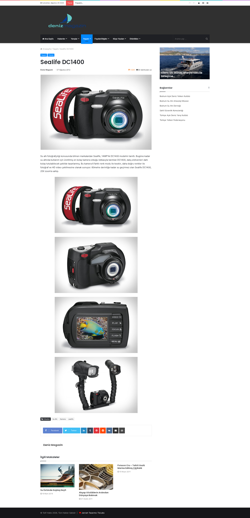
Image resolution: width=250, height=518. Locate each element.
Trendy (51, 55)
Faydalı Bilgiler (101, 39)
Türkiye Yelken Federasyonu (172, 120)
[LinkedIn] (84, 430)
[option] (186, 63)
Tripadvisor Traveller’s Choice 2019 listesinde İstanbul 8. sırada (103, 3)
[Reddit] (103, 430)
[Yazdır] (122, 430)
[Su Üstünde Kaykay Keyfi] (57, 475)
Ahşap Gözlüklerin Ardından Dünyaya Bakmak (94, 494)
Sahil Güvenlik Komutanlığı (171, 110)
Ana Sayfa (48, 39)
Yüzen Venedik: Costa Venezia (182, 76)
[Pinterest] (96, 430)
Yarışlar (74, 39)
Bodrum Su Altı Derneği (170, 106)
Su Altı (55, 419)
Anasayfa (46, 49)
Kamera (63, 419)
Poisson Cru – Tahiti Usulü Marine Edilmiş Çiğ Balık (131, 467)
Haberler (61, 39)
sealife (70, 419)
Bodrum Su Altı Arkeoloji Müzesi (174, 101)
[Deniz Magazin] (65, 20)
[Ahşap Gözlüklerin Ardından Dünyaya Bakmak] (96, 477)
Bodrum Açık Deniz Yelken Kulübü (175, 96)
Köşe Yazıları (118, 39)
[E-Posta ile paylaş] (115, 430)
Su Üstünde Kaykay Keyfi (53, 490)
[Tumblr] (90, 430)
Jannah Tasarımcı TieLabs (93, 513)
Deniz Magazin (46, 70)
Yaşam (86, 39)
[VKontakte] (109, 430)
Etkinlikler (134, 39)
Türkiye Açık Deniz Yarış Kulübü (174, 115)
